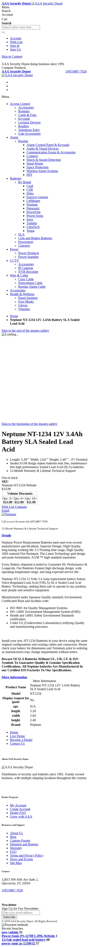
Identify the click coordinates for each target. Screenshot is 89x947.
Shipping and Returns (24, 844)
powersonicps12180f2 (18, 943)
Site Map (16, 863)
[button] (8, 507)
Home (14, 316)
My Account (18, 805)
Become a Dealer (21, 740)
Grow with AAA (21, 816)
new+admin (10, 932)
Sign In (14, 45)
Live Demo (17, 736)
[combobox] (21, 27)
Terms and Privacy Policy (26, 855)
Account (15, 38)
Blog (13, 837)
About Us (16, 833)
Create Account (20, 809)
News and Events (21, 859)
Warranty (16, 848)
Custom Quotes (20, 840)
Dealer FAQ (18, 813)
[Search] (3, 32)
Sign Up (15, 49)
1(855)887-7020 (76, 71)
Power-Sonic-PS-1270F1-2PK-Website (28, 936)
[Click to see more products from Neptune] (9, 514)
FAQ (13, 852)
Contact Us (17, 743)
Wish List (16, 42)
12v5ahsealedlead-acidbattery (24, 939)
